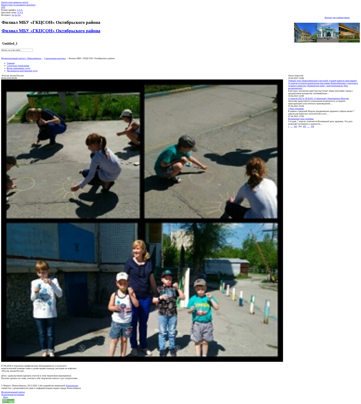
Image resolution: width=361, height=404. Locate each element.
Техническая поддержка (12, 394)
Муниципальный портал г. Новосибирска (21, 58)
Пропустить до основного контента (18, 5)
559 (312, 126)
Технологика (72, 385)
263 (295, 126)
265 (304, 126)
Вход (5, 397)
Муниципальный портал (13, 392)
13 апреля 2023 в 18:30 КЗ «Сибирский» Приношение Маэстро (318, 98)
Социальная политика (55, 58)
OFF (3, 7)
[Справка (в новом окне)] (2, 55)
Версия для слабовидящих (337, 17)
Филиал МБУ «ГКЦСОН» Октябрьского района (51, 29)
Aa (13, 15)
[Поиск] (2, 53)
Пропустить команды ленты (14, 2)
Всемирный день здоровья (300, 119)
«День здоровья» (296, 108)
